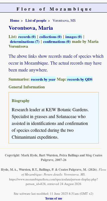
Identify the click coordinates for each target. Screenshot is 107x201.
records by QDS (79, 79)
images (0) (73, 36)
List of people (36, 20)
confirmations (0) (56, 41)
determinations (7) (24, 41)
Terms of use (53, 198)
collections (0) (50, 36)
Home (14, 20)
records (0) (27, 36)
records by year (43, 79)
